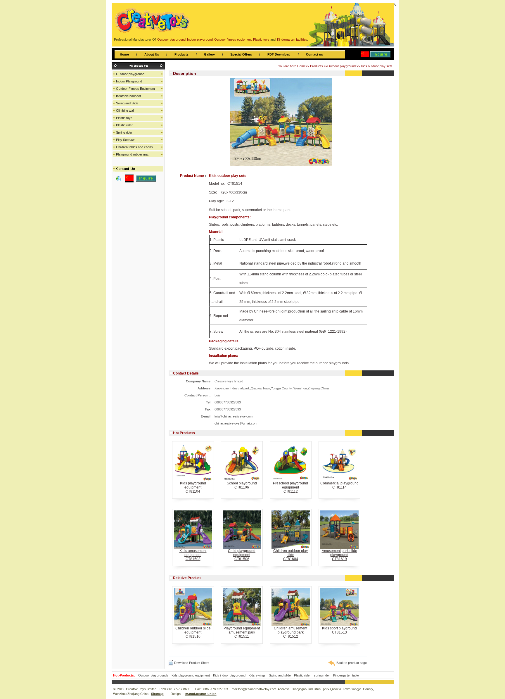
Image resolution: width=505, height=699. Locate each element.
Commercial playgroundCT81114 (339, 485)
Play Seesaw (125, 139)
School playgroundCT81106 (242, 485)
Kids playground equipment (191, 675)
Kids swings (257, 675)
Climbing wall (125, 110)
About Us (151, 54)
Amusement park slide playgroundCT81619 (339, 555)
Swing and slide (280, 675)
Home (124, 54)
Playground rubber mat (132, 154)
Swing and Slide (127, 103)
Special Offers (241, 54)
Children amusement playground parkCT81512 (290, 632)
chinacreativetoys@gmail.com (236, 423)
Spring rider (124, 132)
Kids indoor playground (229, 675)
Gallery (209, 54)
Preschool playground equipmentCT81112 (290, 487)
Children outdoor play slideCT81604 (290, 555)
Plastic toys (124, 118)
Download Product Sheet (191, 663)
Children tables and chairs (134, 147)
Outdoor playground (341, 66)
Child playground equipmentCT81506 (241, 555)
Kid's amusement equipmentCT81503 (193, 555)
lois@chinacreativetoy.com (233, 416)
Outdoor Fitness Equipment (135, 88)
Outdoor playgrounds (153, 675)
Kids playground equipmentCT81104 (193, 487)
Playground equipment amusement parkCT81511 (242, 632)
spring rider (322, 675)
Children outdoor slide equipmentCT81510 (193, 632)
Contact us (314, 54)
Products (181, 54)
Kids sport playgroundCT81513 (339, 630)
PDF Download (278, 54)
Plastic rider (124, 125)
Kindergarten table (346, 675)
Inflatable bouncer (128, 96)
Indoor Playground (129, 81)
